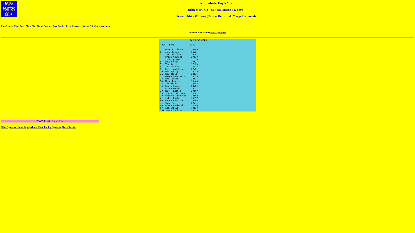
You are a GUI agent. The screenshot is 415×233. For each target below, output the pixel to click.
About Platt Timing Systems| (46, 127)
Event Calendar (73, 26)
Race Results (58, 26)
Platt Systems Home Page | (13, 26)
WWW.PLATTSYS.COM (50, 121)
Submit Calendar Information (96, 26)
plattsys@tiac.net (218, 32)
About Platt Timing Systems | (39, 26)
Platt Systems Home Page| (15, 127)
